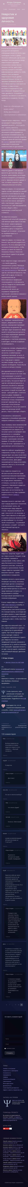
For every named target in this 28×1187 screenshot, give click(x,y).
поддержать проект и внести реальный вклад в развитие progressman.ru (12, 1118)
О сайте (5, 9)
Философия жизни (8, 1083)
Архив (23, 9)
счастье (6, 142)
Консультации (12, 9)
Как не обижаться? (18, 1145)
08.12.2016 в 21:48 (13, 790)
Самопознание (7, 1081)
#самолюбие (9, 687)
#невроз (3, 687)
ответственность (10, 605)
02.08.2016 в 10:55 (10, 738)
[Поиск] (24, 3)
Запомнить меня (10, 1048)
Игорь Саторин (14, 2)
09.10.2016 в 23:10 (18, 773)
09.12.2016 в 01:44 (13, 803)
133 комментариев (11, 24)
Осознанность (7, 1073)
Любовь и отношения (9, 1068)
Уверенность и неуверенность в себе (6, 727)
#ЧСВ (14, 687)
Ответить (5, 755)
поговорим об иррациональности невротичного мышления (12, 671)
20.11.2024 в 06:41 (10, 944)
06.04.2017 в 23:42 (15, 817)
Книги (18, 9)
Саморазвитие (7, 1075)
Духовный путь (7, 1085)
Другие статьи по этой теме (15, 662)
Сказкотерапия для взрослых (11, 1087)
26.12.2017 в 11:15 (18, 850)
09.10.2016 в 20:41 (12, 760)
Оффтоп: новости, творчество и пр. (12, 1090)
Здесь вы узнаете (17, 1100)
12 (18, 1004)
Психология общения (9, 1079)
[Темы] (3, 3)
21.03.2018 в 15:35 (18, 908)
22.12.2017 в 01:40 (12, 833)
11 (15, 1004)
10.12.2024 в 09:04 (18, 974)
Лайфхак (5, 1077)
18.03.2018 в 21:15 (11, 870)
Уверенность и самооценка (10, 1070)
